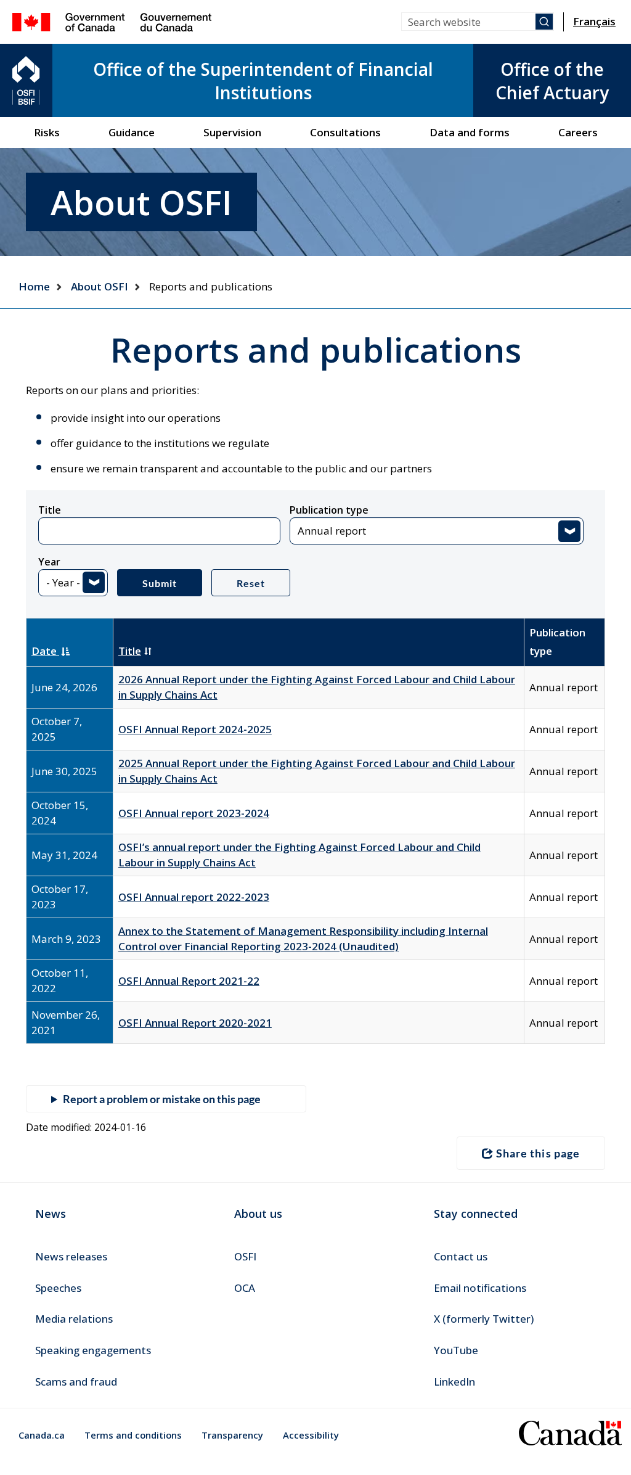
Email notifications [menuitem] (480, 1288)
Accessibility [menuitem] (311, 1435)
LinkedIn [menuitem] (454, 1381)
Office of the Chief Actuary (552, 80)
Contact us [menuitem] (460, 1256)
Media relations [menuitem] (74, 1319)
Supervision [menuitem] (232, 132)
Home (34, 286)
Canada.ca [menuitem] (41, 1435)
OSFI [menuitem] (245, 1256)
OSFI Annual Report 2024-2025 (195, 729)
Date (45, 651)
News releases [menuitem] (71, 1256)
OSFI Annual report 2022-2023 (193, 897)
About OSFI (99, 286)
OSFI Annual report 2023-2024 (193, 813)
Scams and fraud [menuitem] (76, 1381)
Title (49, 510)
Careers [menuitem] (578, 132)
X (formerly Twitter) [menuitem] (484, 1319)
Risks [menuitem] (47, 132)
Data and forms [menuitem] (469, 132)
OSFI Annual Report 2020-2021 (195, 1023)
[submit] (544, 22)
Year (49, 562)
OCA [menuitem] (244, 1288)
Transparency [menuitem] (232, 1435)
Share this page (538, 1153)
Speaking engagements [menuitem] (93, 1350)
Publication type (329, 510)
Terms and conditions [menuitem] (133, 1435)
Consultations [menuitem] (345, 132)
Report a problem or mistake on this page (162, 1099)
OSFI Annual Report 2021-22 (188, 981)
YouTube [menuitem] (456, 1350)
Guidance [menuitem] (131, 132)
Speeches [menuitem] (58, 1288)
